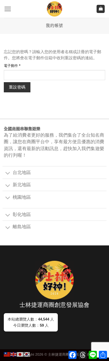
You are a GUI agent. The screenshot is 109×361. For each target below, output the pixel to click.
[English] (13, 354)
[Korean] (27, 354)
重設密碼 (17, 87)
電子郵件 (14, 66)
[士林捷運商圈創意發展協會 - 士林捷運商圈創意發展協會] (54, 9)
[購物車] (101, 9)
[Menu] (7, 9)
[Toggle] (8, 173)
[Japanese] (20, 354)
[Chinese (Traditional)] (7, 354)
